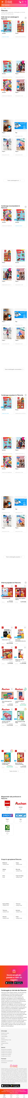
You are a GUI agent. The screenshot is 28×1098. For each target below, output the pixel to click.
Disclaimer (4, 1091)
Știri (2, 1044)
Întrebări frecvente (5, 1033)
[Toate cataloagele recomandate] (25, 207)
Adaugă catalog (4, 1043)
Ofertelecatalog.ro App (6, 1039)
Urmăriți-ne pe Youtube (6, 1054)
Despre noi (3, 1041)
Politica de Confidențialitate (20, 1091)
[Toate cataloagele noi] (25, 18)
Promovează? (4, 1034)
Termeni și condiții (10, 1091)
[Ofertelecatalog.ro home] (9, 1)
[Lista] (22, 2)
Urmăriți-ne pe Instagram (6, 1052)
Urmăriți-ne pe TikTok (6, 1056)
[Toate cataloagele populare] (25, 395)
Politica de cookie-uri (14, 1092)
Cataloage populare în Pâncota (12, 395)
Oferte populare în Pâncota (11, 583)
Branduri (3, 1038)
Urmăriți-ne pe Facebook (6, 1051)
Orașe (5, 8)
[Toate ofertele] (25, 582)
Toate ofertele (4, 1036)
